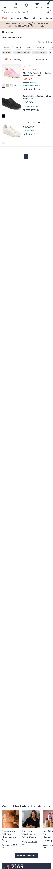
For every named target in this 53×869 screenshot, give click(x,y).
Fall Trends (37, 17)
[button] (5, 5)
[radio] (3, 85)
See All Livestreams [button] (26, 855)
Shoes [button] (7, 52)
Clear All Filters (45, 42)
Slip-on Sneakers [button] (22, 52)
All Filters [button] (15, 59)
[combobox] (23, 12)
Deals (5, 17)
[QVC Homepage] (3, 32)
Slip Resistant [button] (40, 52)
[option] (26, 24)
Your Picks (16, 17)
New (26, 17)
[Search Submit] (48, 11)
